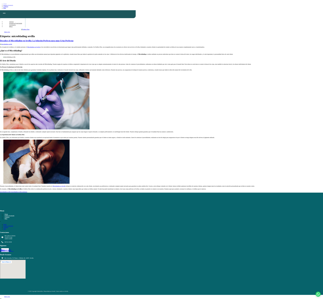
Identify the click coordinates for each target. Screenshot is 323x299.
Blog (10, 26)
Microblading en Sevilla (33, 47)
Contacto (5, 227)
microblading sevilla (5, 192)
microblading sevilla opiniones (19, 192)
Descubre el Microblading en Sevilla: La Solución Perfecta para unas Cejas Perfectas (36, 41)
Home (5, 224)
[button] (318, 294)
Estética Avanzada (8, 226)
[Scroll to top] (0, 298)
